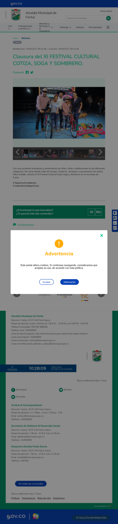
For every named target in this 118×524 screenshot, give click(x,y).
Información (69, 282)
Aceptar (46, 282)
